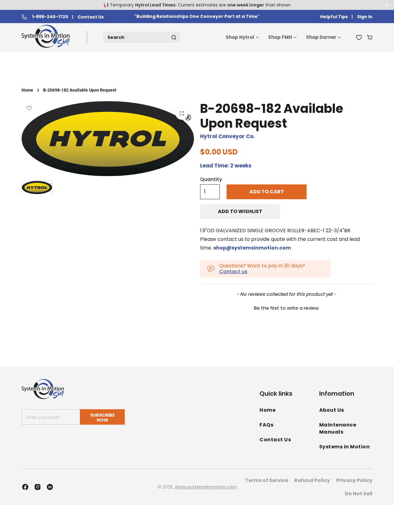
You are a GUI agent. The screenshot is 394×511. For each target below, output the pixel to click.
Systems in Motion (344, 446)
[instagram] (37, 487)
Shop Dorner (321, 37)
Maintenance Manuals (337, 428)
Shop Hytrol (240, 37)
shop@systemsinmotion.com (252, 247)
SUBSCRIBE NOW (102, 417)
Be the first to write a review (286, 308)
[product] (181, 113)
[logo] (47, 37)
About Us (331, 410)
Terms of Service (266, 480)
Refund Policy (312, 480)
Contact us (233, 271)
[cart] (369, 37)
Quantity (211, 179)
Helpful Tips (334, 16)
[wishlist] (359, 37)
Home (27, 90)
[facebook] (25, 487)
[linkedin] (50, 487)
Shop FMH (280, 37)
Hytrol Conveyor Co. (227, 136)
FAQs (266, 424)
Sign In (364, 16)
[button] (286, 307)
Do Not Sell (358, 493)
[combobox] (141, 37)
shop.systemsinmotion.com (206, 487)
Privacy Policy (354, 480)
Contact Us (91, 17)
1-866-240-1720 (50, 17)
